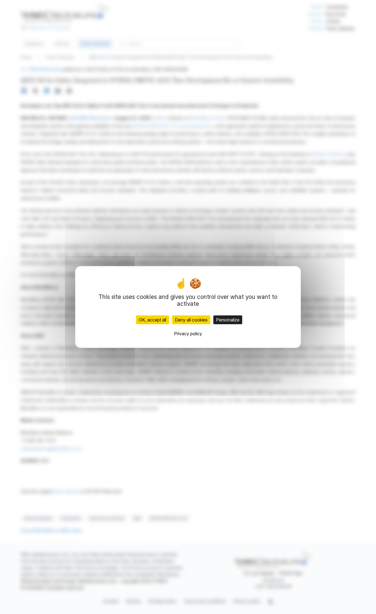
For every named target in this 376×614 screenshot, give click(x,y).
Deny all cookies (191, 320)
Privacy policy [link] (188, 333)
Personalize (227, 320)
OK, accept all (152, 320)
